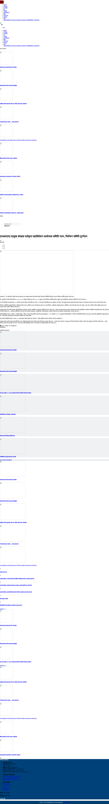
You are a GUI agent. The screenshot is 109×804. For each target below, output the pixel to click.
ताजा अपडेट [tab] (3, 460)
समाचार (5, 6)
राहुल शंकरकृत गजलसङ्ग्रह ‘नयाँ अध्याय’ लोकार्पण (10, 176)
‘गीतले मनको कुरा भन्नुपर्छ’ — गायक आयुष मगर (9, 121)
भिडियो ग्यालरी (33, 20)
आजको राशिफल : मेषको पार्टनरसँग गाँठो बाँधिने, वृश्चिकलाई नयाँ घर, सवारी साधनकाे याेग (17, 578)
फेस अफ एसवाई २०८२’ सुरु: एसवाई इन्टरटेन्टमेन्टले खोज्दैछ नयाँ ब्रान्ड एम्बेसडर (15, 392)
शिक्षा (4, 14)
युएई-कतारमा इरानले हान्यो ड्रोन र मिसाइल (8, 67)
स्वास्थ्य (16, 20)
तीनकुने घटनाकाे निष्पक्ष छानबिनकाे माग (7, 435)
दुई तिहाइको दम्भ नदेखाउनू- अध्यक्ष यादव (8, 414)
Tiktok (6, 790)
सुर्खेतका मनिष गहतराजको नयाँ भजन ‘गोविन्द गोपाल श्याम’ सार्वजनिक (13, 103)
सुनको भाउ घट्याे (3, 572)
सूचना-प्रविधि (26, 20)
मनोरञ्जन (5, 15)
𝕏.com (5, 787)
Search (7, 225)
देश (4, 9)
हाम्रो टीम (2, 798)
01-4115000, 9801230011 (12, 778)
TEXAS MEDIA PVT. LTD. (12, 776)
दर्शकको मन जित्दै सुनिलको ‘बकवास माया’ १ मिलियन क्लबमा (12, 212)
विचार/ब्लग (20, 20)
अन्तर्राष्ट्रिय (6, 12)
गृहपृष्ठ (5, 5)
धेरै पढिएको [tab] (9, 460)
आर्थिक (5, 11)
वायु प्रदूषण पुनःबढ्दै (4, 598)
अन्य (4, 18)
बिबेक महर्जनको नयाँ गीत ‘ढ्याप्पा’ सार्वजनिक (8, 158)
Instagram (7, 785)
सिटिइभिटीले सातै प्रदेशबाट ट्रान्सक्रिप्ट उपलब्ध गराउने (11, 605)
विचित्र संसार (10, 20)
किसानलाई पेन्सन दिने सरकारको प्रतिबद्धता (8, 85)
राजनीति (5, 8)
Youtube (7, 788)
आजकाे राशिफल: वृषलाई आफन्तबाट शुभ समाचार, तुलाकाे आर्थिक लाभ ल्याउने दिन (16, 585)
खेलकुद (5, 17)
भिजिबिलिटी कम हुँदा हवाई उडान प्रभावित (8, 456)
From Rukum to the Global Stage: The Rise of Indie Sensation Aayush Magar (18, 140)
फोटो (38, 20)
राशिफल (5, 20)
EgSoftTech (66, 802)
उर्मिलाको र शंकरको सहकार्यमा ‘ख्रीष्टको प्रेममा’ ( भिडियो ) (11, 194)
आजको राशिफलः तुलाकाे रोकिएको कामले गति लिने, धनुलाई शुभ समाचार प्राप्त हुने (16, 592)
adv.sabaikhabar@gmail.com (13, 779)
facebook (6, 783)
